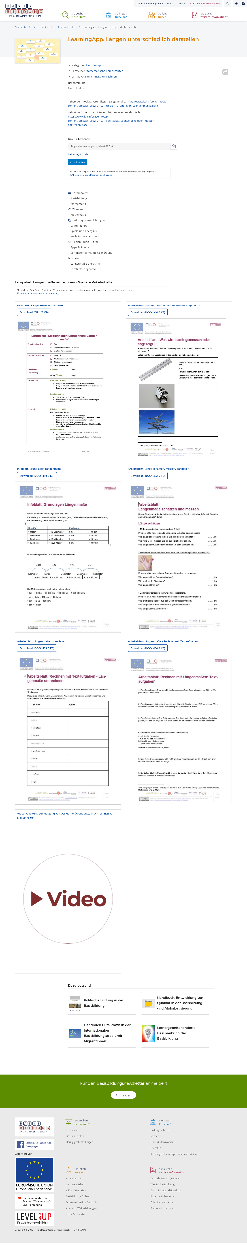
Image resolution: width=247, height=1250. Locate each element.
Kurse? (163, 15)
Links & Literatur (76, 1214)
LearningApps (95, 65)
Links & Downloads (161, 1142)
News (170, 3)
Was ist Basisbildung (162, 1184)
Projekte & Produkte (162, 1196)
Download (34, 312)
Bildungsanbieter (160, 1130)
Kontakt (182, 3)
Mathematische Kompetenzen (105, 71)
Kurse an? (120, 15)
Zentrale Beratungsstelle (150, 3)
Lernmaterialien (75, 1184)
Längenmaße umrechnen (101, 76)
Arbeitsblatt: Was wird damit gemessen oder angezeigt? (164, 305)
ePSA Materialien (76, 1190)
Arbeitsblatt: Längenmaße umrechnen (41, 641)
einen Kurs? (78, 15)
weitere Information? (214, 15)
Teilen (225, 72)
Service (154, 1136)
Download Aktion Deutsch (81, 1202)
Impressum (79, 1229)
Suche (227, 3)
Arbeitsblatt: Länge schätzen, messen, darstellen (158, 469)
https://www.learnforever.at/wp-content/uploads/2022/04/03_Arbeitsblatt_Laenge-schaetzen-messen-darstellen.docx (111, 121)
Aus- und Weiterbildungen (81, 1208)
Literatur (155, 1148)
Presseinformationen (162, 1208)
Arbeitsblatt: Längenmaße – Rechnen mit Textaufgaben (163, 641)
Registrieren (243, 3)
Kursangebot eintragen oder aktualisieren (174, 1154)
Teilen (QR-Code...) (79, 154)
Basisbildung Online (77, 1196)
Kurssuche (72, 1130)
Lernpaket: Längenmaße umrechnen (40, 305)
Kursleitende (73, 1178)
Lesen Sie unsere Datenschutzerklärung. (92, 174)
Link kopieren (174, 146)
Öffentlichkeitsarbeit (162, 1202)
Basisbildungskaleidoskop (165, 1190)
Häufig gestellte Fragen (79, 1142)
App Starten (77, 162)
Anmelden (236, 3)
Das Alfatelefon (75, 1136)
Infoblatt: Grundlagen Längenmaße (39, 469)
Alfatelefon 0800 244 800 (205, 3)
